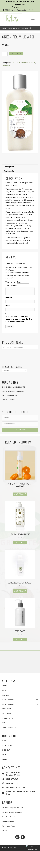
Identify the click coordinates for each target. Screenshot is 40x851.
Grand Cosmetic (8, 400)
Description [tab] (9, 166)
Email (8, 305)
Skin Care (6, 65)
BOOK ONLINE (7, 709)
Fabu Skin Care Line (10, 395)
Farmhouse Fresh (28, 62)
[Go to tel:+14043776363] (4, 779)
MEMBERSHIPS (7, 718)
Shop (4, 741)
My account (7, 745)
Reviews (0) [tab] (9, 171)
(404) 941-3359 (12, 783)
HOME (4, 686)
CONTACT (5, 723)
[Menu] (33, 19)
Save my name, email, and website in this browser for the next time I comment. (18, 319)
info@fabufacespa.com (15, 787)
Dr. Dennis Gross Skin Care (13, 391)
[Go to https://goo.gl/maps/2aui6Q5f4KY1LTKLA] (4, 773)
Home (4, 28)
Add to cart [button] (20, 494)
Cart (4, 755)
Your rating (11, 282)
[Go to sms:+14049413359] (4, 783)
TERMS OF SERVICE (9, 727)
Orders (5, 759)
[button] (29, 10)
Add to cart (16, 54)
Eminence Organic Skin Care (13, 387)
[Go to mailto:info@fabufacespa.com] (4, 787)
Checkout (6, 750)
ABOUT (4, 690)
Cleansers (11, 28)
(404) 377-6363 (12, 779)
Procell (4, 831)
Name (8, 297)
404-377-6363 (19, 7)
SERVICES (5, 695)
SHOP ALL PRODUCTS (9, 700)
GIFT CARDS (6, 713)
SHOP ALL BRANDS (8, 704)
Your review (11, 285)
